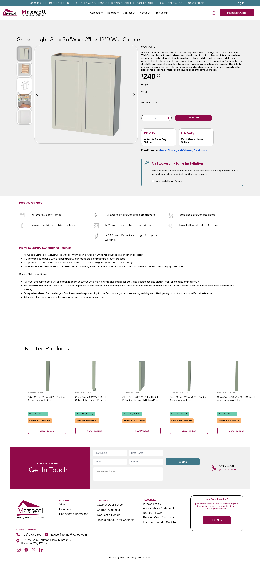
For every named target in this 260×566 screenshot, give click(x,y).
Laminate (65, 509)
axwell (34, 11)
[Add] (214, 468)
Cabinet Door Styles (110, 504)
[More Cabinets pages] (102, 12)
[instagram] (18, 550)
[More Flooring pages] (118, 12)
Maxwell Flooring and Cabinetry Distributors (183, 150)
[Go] (145, 118)
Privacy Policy (152, 503)
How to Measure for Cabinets (116, 519)
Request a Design (108, 514)
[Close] (37, 94)
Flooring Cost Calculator (158, 517)
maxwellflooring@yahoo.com (68, 534)
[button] (214, 12)
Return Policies (152, 513)
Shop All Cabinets (108, 509)
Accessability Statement (158, 508)
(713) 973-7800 (31, 534)
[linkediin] (41, 550)
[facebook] (26, 550)
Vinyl (62, 504)
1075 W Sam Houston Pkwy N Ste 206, (46, 539)
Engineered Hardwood (73, 513)
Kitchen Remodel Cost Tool (160, 522)
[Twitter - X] (34, 550)
